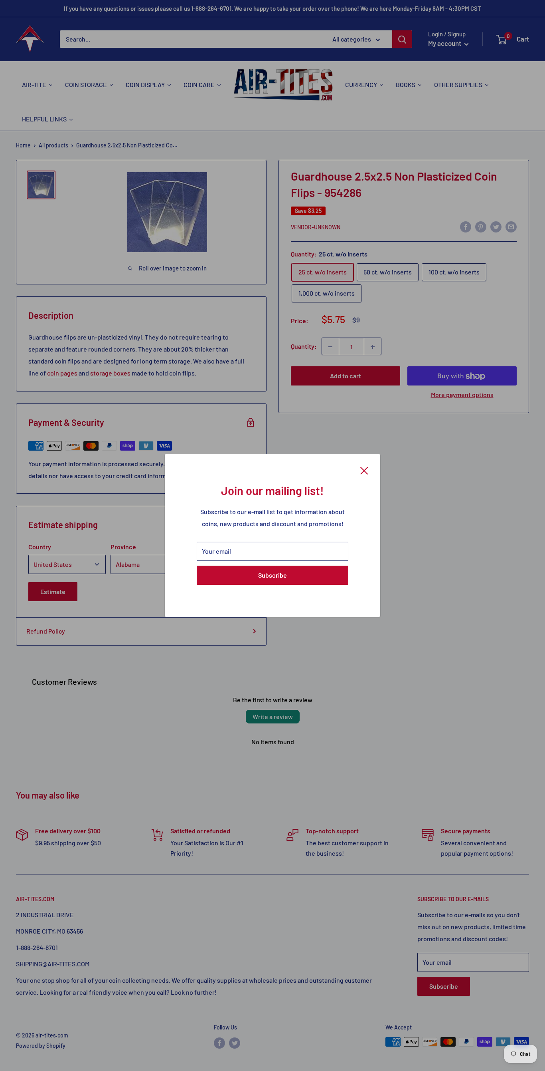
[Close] (364, 470)
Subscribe (272, 575)
